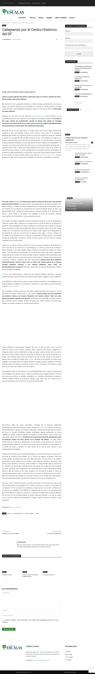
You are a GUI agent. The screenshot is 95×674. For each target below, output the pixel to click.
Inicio (3, 23)
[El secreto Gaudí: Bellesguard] (69, 96)
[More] (45, 44)
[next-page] (6, 581)
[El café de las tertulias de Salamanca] (69, 79)
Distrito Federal (37, 116)
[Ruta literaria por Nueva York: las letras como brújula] (69, 155)
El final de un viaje (6, 574)
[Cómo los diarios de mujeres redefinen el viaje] (31, 566)
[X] (20, 44)
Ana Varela (83, 182)
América (9, 513)
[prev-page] (3, 581)
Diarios (8, 23)
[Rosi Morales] (9, 544)
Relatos (77, 72)
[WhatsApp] (28, 44)
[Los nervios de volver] (52, 566)
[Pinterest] (24, 44)
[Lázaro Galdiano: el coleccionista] (69, 164)
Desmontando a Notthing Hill (82, 169)
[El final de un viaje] (11, 566)
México (17, 201)
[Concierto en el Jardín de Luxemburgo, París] (69, 180)
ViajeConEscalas (84, 172)
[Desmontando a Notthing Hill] (69, 172)
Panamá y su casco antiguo (10, 533)
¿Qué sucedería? (13, 286)
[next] (90, 110)
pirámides (30, 359)
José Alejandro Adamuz (71, 142)
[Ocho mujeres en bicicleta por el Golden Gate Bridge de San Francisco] (69, 68)
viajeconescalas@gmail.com (41, 660)
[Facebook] (89, 3)
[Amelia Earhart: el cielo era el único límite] (69, 87)
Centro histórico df (18, 513)
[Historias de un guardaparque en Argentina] (79, 199)
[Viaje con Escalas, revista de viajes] (13, 12)
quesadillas (43, 427)
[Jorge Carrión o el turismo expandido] (79, 125)
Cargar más (78, 102)
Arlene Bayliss (84, 72)
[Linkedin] (32, 44)
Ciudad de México (29, 513)
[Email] (37, 44)
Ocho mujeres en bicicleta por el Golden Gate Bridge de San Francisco (83, 68)
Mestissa (30, 672)
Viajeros (77, 89)
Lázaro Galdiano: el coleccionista (83, 161)
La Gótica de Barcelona (54, 533)
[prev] (87, 110)
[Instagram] (92, 3)
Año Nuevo (51, 155)
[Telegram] (41, 44)
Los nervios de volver (48, 574)
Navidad (42, 155)
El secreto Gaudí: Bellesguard (83, 94)
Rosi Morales (7, 39)
